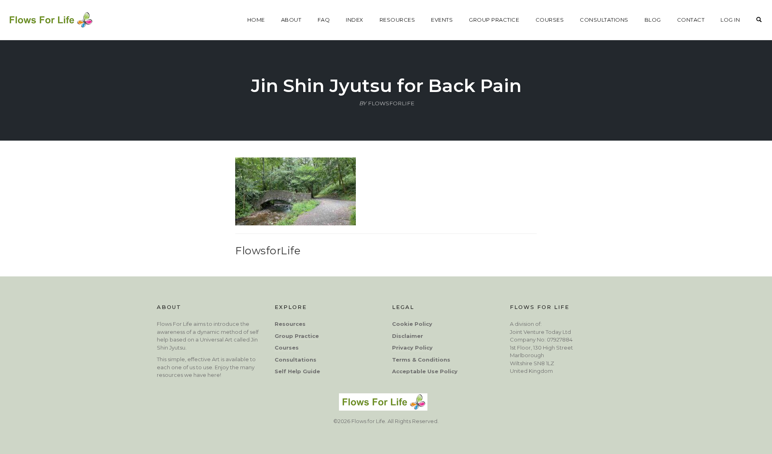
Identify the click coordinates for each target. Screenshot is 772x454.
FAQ (324, 19)
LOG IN (730, 19)
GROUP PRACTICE (494, 19)
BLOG (653, 19)
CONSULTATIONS (604, 19)
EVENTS (442, 19)
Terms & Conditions (421, 359)
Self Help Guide (297, 371)
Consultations (295, 359)
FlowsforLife (267, 250)
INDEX (354, 19)
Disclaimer (407, 336)
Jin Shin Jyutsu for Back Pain (386, 85)
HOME (256, 19)
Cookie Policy (412, 324)
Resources (290, 324)
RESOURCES (397, 19)
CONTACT (691, 19)
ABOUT (291, 19)
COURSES (550, 19)
